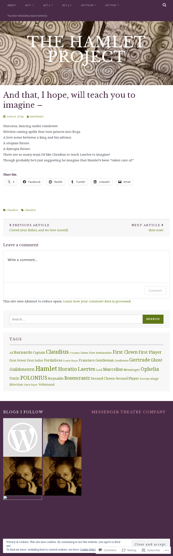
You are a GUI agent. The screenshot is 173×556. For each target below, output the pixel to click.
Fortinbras (53, 360)
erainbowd (36, 116)
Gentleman (104, 360)
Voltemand (46, 384)
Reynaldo (56, 378)
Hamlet (46, 368)
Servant (145, 378)
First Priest (17, 360)
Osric (14, 378)
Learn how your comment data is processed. (97, 301)
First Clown (125, 352)
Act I (28, 5)
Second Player (127, 378)
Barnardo (23, 352)
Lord (99, 370)
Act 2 (46, 5)
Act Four (87, 5)
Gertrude (139, 359)
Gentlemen (121, 360)
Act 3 (65, 5)
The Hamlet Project (86, 49)
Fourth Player (70, 360)
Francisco (87, 360)
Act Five (110, 5)
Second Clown (103, 378)
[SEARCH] (164, 5)
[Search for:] (76, 319)
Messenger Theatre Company (129, 412)
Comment (155, 290)
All (11, 353)
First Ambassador (100, 353)
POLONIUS (33, 377)
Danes (84, 353)
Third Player (31, 384)
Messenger (132, 369)
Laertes (86, 369)
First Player (150, 352)
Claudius (12, 210)
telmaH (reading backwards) (27, 15)
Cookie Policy (88, 549)
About (11, 5)
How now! (148, 227)
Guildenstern (22, 369)
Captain (39, 352)
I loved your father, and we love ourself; (38, 227)
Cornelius (75, 352)
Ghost (156, 360)
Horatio (67, 368)
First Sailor (35, 360)
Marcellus (113, 369)
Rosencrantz (77, 378)
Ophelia (150, 369)
